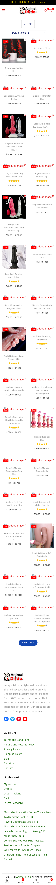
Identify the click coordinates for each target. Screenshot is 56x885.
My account (11, 784)
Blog (6, 758)
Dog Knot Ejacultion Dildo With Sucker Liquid (14, 146)
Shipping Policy (13, 754)
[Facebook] (6, 719)
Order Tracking (12, 793)
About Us (9, 763)
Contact (8, 768)
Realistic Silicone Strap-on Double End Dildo (14, 587)
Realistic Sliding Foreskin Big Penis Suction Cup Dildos (42, 618)
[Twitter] (12, 719)
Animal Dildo (23, 877)
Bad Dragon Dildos (42, 48)
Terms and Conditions (16, 740)
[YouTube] (25, 719)
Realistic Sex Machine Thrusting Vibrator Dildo (14, 536)
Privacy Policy (12, 749)
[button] (25, 40)
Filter (30, 23)
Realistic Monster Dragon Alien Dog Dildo (14, 471)
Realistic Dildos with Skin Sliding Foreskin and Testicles (14, 420)
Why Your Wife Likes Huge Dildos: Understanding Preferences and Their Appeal (25, 855)
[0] (45, 10)
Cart (6, 798)
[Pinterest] (18, 719)
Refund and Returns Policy (19, 744)
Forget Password (13, 803)
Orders (8, 789)
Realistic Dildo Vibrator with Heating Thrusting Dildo (42, 390)
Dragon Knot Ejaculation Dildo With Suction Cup (14, 227)
